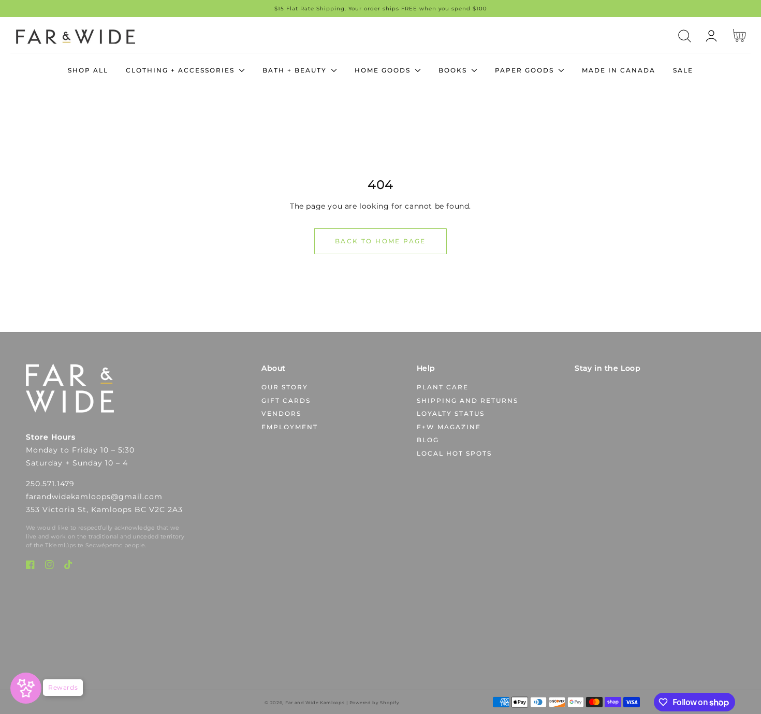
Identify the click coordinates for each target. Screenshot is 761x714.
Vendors (281, 413)
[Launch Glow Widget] (25, 688)
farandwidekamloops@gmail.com (94, 496)
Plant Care (443, 387)
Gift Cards (286, 400)
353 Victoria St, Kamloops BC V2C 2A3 (104, 509)
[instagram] (49, 566)
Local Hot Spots (454, 453)
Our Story (284, 387)
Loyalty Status (451, 413)
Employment (289, 427)
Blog (428, 440)
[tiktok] (68, 566)
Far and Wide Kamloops (315, 702)
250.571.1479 (50, 483)
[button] (685, 36)
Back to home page (380, 241)
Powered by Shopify (374, 702)
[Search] (685, 36)
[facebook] (30, 566)
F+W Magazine (449, 427)
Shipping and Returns (467, 400)
